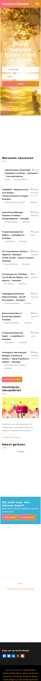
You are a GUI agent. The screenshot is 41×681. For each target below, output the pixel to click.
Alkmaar (6, 673)
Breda (25, 680)
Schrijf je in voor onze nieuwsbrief (20, 589)
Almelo (12, 673)
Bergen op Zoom (15, 680)
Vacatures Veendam (15, 3)
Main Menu (37, 4)
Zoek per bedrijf (27, 517)
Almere (19, 673)
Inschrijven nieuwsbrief (11, 437)
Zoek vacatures (10, 517)
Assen (5, 680)
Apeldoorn (27, 676)
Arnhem (35, 676)
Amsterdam (17, 676)
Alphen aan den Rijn (30, 673)
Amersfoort (7, 676)
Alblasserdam (29, 670)
